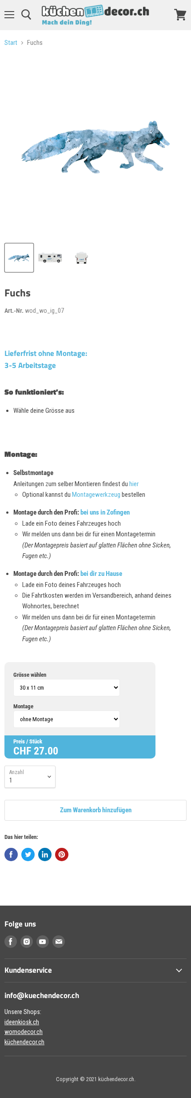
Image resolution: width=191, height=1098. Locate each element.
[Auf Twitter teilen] (28, 854)
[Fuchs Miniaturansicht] (19, 258)
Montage (23, 706)
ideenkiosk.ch (21, 1022)
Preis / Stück (27, 741)
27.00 (46, 751)
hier (134, 484)
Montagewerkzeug (97, 495)
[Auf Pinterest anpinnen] (61, 854)
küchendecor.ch (24, 1042)
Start (10, 43)
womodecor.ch (23, 1031)
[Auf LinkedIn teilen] (45, 854)
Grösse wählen (29, 674)
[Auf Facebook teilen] (11, 854)
